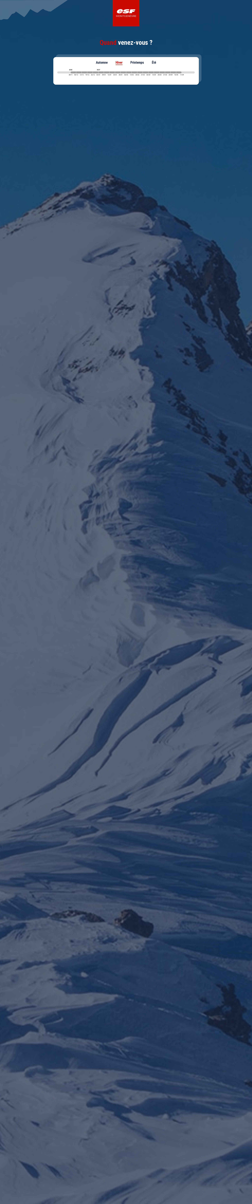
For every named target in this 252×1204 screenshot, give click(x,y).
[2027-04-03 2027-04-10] (173, 72)
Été (154, 62)
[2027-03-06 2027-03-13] (151, 72)
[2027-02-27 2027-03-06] (145, 72)
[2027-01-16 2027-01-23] (112, 72)
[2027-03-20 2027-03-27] (162, 72)
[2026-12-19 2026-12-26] (90, 72)
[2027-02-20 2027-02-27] (140, 72)
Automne (102, 62)
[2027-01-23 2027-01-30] (117, 72)
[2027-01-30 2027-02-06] (123, 72)
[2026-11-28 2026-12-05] (73, 72)
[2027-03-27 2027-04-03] (167, 72)
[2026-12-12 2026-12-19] (84, 72)
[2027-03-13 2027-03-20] (156, 72)
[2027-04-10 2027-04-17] (178, 72)
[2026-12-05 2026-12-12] (78, 72)
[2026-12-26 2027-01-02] (95, 72)
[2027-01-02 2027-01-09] (101, 72)
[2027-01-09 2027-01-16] (106, 72)
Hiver (119, 62)
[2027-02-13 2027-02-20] (134, 72)
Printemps (137, 62)
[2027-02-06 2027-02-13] (128, 72)
